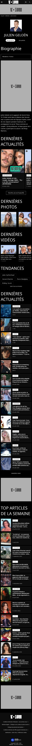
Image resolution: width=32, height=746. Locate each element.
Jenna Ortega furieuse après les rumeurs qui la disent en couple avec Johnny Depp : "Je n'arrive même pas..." (21, 646)
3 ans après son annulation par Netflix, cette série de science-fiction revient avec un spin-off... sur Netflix (21, 311)
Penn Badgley (22, 279)
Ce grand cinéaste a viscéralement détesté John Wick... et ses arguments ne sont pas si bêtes (21, 594)
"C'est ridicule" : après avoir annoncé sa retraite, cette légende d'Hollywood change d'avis (21, 339)
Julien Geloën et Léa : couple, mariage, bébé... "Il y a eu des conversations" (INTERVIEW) (12, 181)
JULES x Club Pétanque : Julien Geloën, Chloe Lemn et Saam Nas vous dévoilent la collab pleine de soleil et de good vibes (9, 225)
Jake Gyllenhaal (8, 275)
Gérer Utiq (14, 732)
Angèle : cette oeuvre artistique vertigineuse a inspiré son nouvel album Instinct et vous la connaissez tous (20, 437)
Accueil (2, 15)
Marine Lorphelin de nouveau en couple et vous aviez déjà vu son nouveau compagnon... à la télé (21, 605)
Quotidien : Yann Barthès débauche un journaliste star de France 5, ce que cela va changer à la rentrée (21, 621)
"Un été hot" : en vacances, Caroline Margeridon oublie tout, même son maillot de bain (21, 536)
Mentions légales (5, 724)
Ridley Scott (7, 283)
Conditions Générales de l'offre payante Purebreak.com (15, 730)
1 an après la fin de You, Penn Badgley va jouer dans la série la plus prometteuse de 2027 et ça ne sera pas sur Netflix (21, 409)
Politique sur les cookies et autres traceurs (20, 724)
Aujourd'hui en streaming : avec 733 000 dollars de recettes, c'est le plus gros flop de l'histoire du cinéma (21, 367)
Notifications (8, 732)
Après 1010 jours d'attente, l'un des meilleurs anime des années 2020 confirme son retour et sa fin (21, 464)
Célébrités (7, 15)
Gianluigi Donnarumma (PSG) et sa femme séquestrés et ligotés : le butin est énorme (20, 673)
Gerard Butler (7, 279)
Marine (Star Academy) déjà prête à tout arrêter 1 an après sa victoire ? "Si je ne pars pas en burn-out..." (21, 353)
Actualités (22, 40)
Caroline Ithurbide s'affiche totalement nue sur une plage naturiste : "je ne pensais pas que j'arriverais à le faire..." (21, 526)
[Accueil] (13, 2)
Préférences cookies (22, 732)
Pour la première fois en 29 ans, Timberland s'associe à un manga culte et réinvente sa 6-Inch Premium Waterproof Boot (21, 326)
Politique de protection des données (15, 727)
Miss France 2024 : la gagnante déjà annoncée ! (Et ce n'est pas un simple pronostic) (21, 578)
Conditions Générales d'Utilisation (10, 722)
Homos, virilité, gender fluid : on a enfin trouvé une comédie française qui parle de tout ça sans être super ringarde (21, 636)
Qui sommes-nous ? (23, 722)
